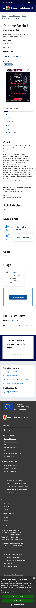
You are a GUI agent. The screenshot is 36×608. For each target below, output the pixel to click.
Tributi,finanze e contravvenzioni (17, 486)
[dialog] (18, 592)
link (8, 592)
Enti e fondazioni (9, 448)
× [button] (34, 578)
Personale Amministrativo (12, 453)
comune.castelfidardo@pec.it (13, 543)
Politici (6, 450)
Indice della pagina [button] (12, 108)
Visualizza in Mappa (18, 297)
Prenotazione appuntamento (13, 554)
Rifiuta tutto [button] (18, 601)
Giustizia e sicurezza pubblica (16, 483)
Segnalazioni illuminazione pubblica (15, 560)
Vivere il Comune (14, 16)
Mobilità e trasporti (10, 471)
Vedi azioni (16, 57)
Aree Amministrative (10, 442)
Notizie (6, 503)
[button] (18, 605)
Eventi (24, 16)
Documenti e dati (9, 456)
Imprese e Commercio (11, 468)
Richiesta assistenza (10, 566)
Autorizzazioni (11, 492)
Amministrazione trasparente (13, 575)
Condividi (6, 57)
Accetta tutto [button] (18, 596)
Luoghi (6, 517)
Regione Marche (8, 2)
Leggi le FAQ (8, 563)
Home (4, 16)
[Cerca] (32, 8)
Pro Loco (13, 272)
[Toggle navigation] (4, 8)
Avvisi (6, 509)
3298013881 (14, 321)
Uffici (5, 445)
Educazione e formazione (15, 480)
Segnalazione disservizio (11, 557)
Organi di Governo (10, 439)
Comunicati (7, 506)
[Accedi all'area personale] (29, 2)
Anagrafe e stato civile (11, 465)
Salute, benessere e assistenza (17, 489)
